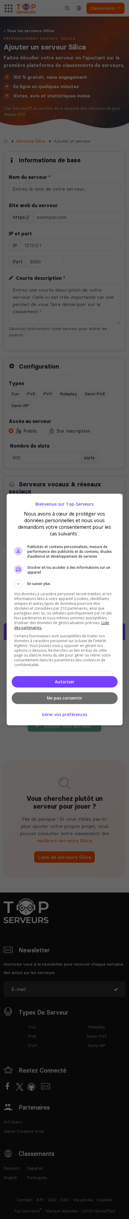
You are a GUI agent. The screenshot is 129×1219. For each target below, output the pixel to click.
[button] (64, 584)
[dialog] (65, 609)
